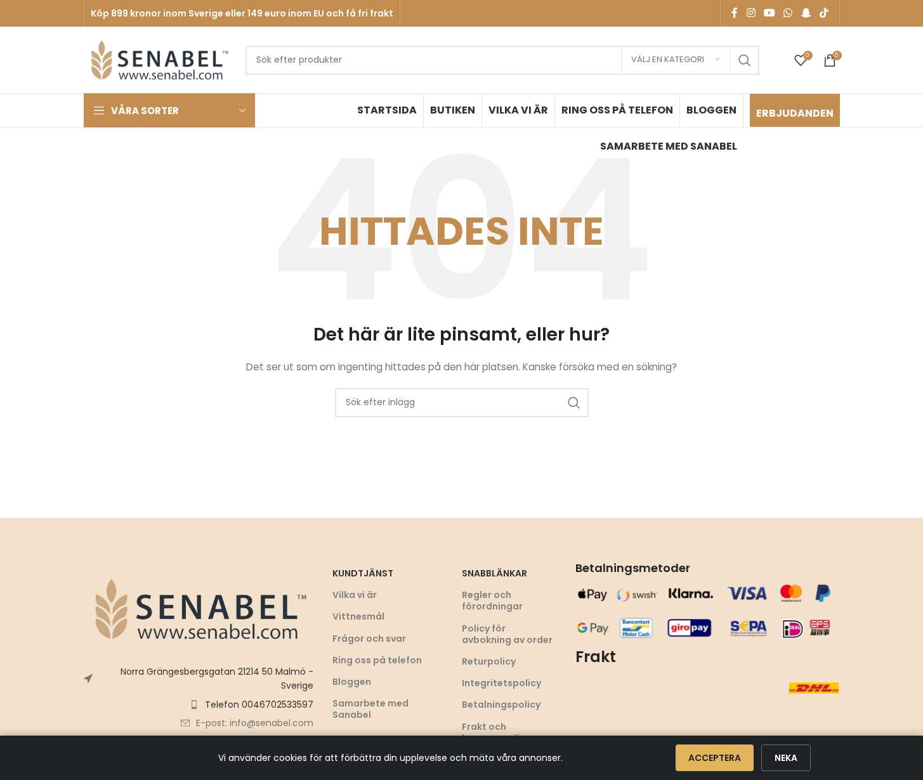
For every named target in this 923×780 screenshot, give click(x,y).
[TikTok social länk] (823, 13)
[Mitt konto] (781, 60)
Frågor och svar (369, 638)
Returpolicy (489, 661)
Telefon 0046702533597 (259, 704)
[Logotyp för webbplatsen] (158, 59)
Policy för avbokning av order (507, 634)
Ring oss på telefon (377, 660)
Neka (786, 757)
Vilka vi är (354, 594)
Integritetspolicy (501, 683)
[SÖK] (744, 60)
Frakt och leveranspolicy (496, 732)
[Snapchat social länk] (806, 13)
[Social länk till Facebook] (734, 13)
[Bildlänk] (198, 608)
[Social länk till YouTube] (769, 13)
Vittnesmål (358, 616)
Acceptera (714, 757)
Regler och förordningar (492, 600)
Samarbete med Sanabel (370, 709)
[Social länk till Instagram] (750, 13)
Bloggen (351, 681)
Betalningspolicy (501, 704)
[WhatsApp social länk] (788, 13)
